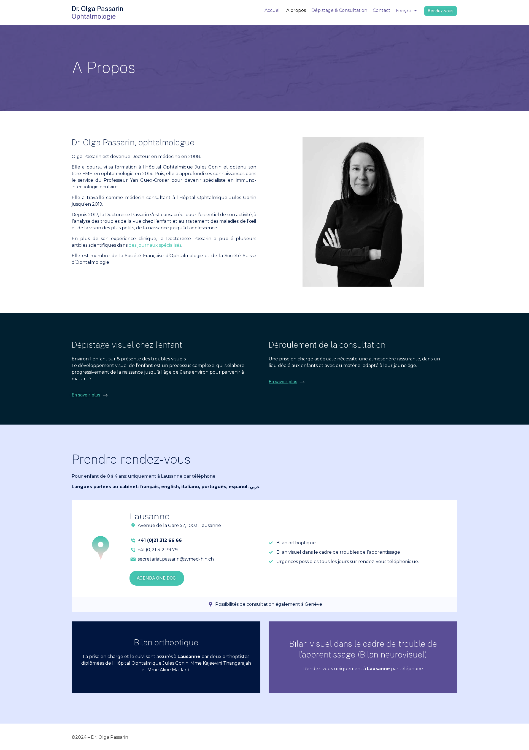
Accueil (272, 10)
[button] (440, 11)
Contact (381, 10)
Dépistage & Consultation (339, 10)
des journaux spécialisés (155, 245)
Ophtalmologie (94, 16)
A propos (296, 10)
